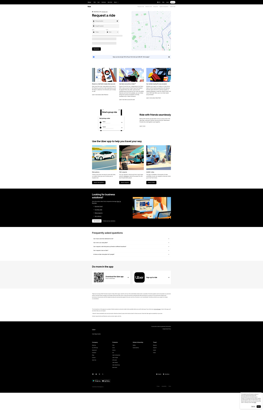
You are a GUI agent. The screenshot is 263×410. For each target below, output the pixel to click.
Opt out (253, 406)
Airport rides (172, 6)
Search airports (125, 182)
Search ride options (99, 182)
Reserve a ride (148, 6)
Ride (95, 2)
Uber (89, 2)
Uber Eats (110, 2)
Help (163, 2)
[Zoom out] (168, 48)
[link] (131, 57)
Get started (97, 221)
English (159, 374)
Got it (258, 406)
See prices (155, 6)
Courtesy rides (98, 209)
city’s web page (157, 309)
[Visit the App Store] (106, 381)
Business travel (99, 206)
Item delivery (98, 216)
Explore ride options (164, 6)
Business (104, 2)
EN (159, 2)
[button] (117, 21)
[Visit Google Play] (96, 380)
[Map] (151, 31)
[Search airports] (131, 157)
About (115, 2)
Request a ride (141, 6)
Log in (167, 2)
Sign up (173, 2)
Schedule (126, 176)
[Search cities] (158, 157)
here (255, 402)
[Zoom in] (168, 45)
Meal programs (99, 213)
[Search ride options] (104, 157)
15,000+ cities (150, 172)
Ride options (95, 172)
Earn (99, 2)
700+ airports (123, 172)
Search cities (151, 182)
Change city (104, 11)
